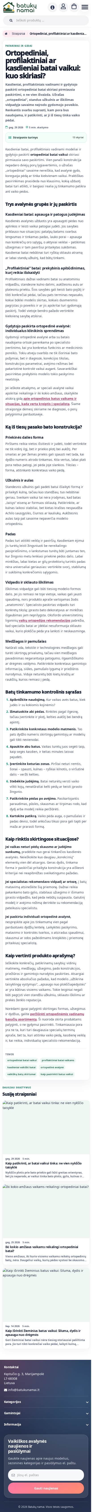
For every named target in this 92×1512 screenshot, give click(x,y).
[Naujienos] (52, 7)
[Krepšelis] (74, 7)
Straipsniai (18, 34)
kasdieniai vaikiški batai (21, 1103)
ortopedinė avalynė (52, 1103)
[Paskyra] (63, 7)
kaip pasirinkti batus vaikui (57, 1110)
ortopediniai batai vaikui (22, 1096)
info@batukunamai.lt (24, 1420)
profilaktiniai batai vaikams (58, 1096)
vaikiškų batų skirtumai (21, 1110)
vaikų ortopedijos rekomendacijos (44, 635)
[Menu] (84, 7)
